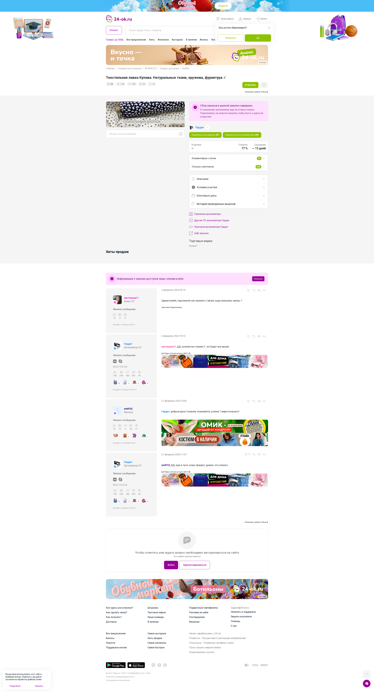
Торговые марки (157, 612)
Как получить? (114, 617)
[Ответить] (253, 290)
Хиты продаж (155, 638)
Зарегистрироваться (194, 565)
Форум (247, 18)
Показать (258, 279)
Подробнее (15, 686)
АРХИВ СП (150, 68)
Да (257, 38)
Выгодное (177, 39)
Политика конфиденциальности (120, 677)
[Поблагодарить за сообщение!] (248, 290)
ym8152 (128, 408)
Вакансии (194, 621)
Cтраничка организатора (207, 214)
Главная (110, 68)
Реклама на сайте (198, 612)
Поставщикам (197, 617)
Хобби (185, 68)
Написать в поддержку (243, 611)
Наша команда (156, 617)
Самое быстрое (156, 647)
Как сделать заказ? (116, 612)
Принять (39, 686)
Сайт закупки (201, 233)
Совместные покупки (130, 68)
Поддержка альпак (116, 647)
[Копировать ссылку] (264, 290)
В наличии (191, 39)
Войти (263, 18)
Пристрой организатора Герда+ (211, 226)
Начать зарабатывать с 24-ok (205, 633)
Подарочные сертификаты (203, 607)
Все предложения (136, 39)
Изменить (230, 38)
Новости (110, 642)
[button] (111, 55)
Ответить (250, 85)
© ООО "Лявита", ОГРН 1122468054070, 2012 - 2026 (128, 673)
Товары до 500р (114, 39)
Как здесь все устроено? (119, 607)
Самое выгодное (157, 633)
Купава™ (193, 246)
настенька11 (131, 297)
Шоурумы (153, 607)
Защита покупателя (241, 616)
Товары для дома (169, 68)
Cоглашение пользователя (118, 680)
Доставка (111, 621)
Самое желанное (157, 642)
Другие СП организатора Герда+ (212, 220)
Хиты (152, 39)
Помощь (235, 621)
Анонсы (204, 39)
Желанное (163, 39)
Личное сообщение (124, 309)
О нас (234, 625)
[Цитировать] (259, 290)
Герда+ (128, 343)
